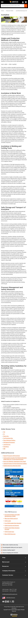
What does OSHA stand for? (11, 518)
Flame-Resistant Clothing (9, 440)
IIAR (4, 448)
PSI (4, 432)
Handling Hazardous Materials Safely (12, 465)
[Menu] (2, 2)
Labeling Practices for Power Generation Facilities (15, 463)
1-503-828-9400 (12, 591)
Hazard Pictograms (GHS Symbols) (11, 455)
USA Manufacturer (10, 597)
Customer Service (7, 575)
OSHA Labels (8, 520)
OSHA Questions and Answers (12, 525)
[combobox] (14, 5)
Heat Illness (6, 446)
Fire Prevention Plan (8, 438)
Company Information (8, 570)
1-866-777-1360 (13, 589)
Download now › (18, 485)
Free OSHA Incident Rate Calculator (13, 523)
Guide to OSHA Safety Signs (14, 473)
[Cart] (26, 2)
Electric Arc (6, 436)
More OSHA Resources (10, 534)
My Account (5, 562)
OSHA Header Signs (9, 531)
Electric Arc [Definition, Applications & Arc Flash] (14, 461)
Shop (3, 557)
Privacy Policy (7, 606)
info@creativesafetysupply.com (9, 594)
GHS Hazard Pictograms (9, 442)
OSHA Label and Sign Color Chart (12, 493)
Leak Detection (6, 444)
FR (4, 434)
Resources (5, 566)
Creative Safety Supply (15, 609)
